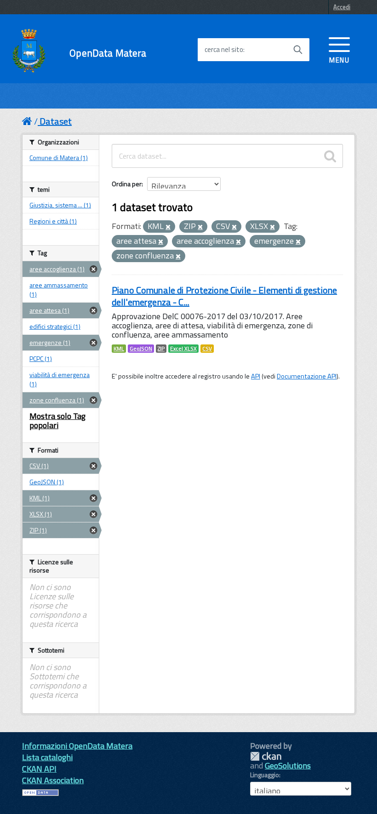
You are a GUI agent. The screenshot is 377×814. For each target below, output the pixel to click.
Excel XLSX (183, 348)
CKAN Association (53, 780)
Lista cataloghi (47, 757)
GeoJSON (141, 348)
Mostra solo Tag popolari (57, 420)
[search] (330, 156)
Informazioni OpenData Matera (77, 745)
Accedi (341, 6)
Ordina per (127, 184)
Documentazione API (307, 376)
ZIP (161, 348)
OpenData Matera (107, 53)
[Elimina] (168, 227)
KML (119, 348)
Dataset (56, 121)
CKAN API (39, 768)
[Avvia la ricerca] (297, 49)
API (255, 376)
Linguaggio (264, 775)
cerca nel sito (224, 49)
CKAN (265, 756)
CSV (207, 348)
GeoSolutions (288, 765)
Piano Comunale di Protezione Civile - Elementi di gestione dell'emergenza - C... (224, 296)
